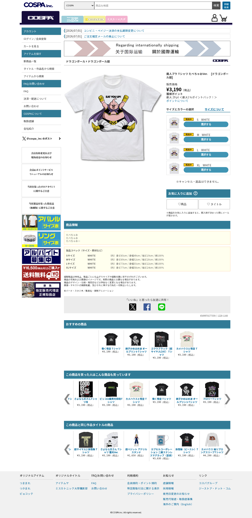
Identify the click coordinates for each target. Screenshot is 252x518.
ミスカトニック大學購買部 (72, 488)
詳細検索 (226, 5)
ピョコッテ (26, 494)
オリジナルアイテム (32, 475)
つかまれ (25, 488)
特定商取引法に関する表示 (143, 488)
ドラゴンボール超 (99, 61)
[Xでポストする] (132, 309)
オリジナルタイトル (68, 475)
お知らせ (168, 475)
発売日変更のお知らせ (176, 494)
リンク (203, 475)
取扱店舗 (29, 121)
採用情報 (168, 488)
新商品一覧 (30, 61)
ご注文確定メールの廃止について (104, 36)
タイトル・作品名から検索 (39, 69)
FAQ (26, 91)
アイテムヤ (62, 483)
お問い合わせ (31, 106)
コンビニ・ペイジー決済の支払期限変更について (114, 31)
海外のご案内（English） (178, 504)
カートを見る (31, 46)
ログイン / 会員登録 (35, 39)
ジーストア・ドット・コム (215, 488)
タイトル (216, 204)
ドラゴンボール (75, 61)
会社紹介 (29, 128)
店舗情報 (168, 483)
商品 (183, 204)
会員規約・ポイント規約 (142, 483)
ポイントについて (177, 101)
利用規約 (132, 475)
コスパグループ (208, 483)
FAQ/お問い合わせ (102, 475)
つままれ (25, 483)
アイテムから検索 (34, 76)
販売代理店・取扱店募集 (178, 499)
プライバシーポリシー (140, 494)
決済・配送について (35, 98)
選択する (206, 124)
